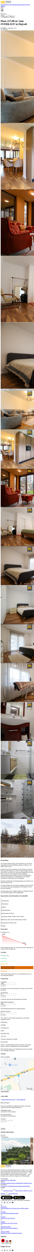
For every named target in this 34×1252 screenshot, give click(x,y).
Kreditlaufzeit (4, 992)
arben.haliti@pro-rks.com (8, 1099)
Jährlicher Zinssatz (5, 1011)
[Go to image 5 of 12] (6, 56)
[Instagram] (4, 1203)
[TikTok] (7, 1203)
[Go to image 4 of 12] (5, 56)
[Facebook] (2, 1203)
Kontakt (13, 4)
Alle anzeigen (4, 389)
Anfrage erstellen (15, 1183)
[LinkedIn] (10, 1203)
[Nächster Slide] (4, 1135)
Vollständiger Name (6, 1110)
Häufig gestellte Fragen (26, 1183)
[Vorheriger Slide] (2, 1135)
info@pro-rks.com (8, 1190)
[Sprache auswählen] (2, 10)
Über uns (9, 4)
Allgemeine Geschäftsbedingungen (10, 1186)
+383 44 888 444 (20, 1099)
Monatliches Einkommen (7, 1002)
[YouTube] (12, 1203)
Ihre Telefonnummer (6, 1114)
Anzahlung (3, 982)
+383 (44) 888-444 (13, 1193)
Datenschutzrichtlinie (24, 1186)
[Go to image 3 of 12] (4, 56)
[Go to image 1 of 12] (1, 56)
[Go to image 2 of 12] (2, 56)
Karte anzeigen (4, 1091)
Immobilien (4, 4)
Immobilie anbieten (21, 4)
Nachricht (3, 1119)
